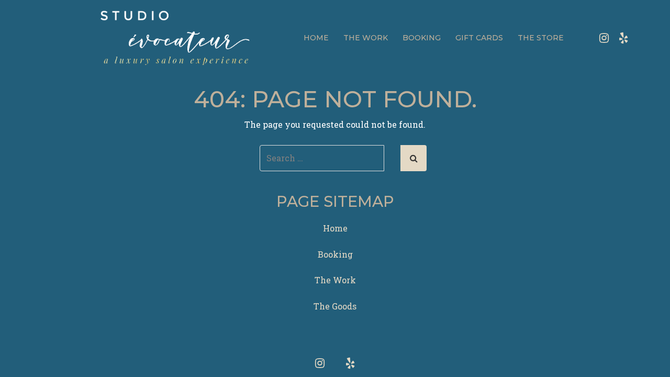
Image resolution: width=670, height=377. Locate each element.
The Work (365, 37)
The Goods (335, 306)
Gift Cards (479, 37)
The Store (541, 37)
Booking (422, 37)
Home (316, 37)
